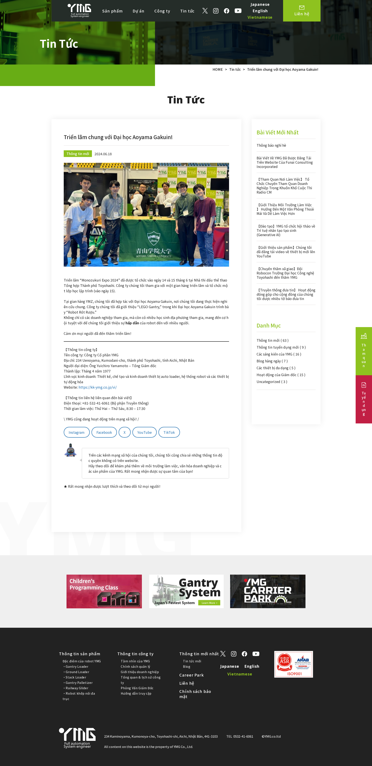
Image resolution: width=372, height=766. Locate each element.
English (260, 10)
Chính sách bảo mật (195, 693)
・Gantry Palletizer (78, 682)
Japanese (260, 4)
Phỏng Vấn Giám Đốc (137, 688)
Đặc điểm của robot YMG (82, 661)
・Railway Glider (75, 688)
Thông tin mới (273, 340)
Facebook (104, 432)
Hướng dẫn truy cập (136, 693)
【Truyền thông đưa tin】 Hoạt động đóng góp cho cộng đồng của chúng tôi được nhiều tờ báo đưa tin (286, 294)
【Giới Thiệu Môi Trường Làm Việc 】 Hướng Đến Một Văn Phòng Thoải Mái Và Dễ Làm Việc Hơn (285, 209)
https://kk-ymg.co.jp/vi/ (98, 387)
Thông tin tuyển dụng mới (281, 347)
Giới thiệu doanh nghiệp (140, 672)
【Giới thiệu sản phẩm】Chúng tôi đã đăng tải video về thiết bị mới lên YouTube (286, 251)
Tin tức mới (192, 661)
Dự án (138, 11)
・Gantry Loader (75, 666)
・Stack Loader (74, 677)
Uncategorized (272, 381)
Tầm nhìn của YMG (135, 661)
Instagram (77, 432)
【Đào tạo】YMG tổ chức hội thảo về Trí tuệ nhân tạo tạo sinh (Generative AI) (286, 230)
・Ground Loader (76, 672)
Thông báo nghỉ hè (271, 145)
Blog (187, 666)
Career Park (191, 675)
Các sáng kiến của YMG (279, 354)
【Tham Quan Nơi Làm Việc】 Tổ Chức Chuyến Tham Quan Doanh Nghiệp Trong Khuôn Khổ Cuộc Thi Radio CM (284, 186)
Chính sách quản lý (135, 666)
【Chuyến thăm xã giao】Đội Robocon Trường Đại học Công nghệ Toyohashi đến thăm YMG (285, 273)
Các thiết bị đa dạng (276, 367)
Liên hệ (186, 683)
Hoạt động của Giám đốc (281, 374)
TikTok (169, 432)
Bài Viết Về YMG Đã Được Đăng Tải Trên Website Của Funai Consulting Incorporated (285, 162)
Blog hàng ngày (272, 360)
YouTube (144, 432)
